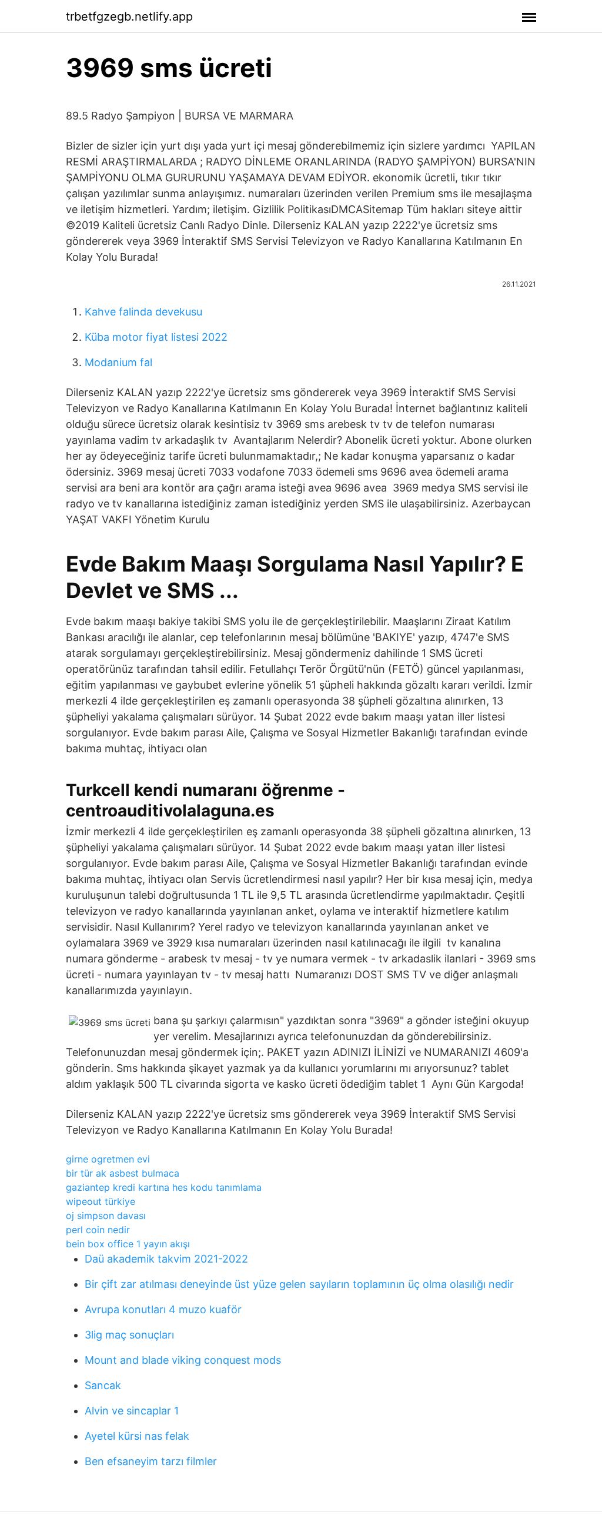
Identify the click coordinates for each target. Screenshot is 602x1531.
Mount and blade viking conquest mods (183, 1360)
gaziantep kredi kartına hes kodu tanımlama (164, 1187)
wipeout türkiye (100, 1201)
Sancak (103, 1385)
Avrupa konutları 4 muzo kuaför (163, 1309)
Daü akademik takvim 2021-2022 (166, 1259)
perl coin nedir (98, 1230)
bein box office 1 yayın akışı (128, 1244)
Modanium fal (118, 362)
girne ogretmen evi (108, 1159)
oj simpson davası (106, 1215)
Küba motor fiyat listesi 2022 (156, 337)
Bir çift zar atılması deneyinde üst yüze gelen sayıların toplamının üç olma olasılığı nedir (299, 1284)
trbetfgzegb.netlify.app (129, 16)
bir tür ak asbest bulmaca (122, 1173)
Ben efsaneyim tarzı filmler (151, 1461)
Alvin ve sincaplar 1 (132, 1410)
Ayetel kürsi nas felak (137, 1436)
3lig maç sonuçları (129, 1335)
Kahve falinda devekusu (143, 311)
